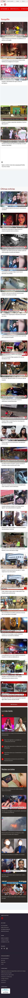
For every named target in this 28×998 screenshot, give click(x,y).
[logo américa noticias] (5, 4)
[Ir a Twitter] (5, 948)
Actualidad (4, 925)
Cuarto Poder (4, 940)
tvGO (2, 964)
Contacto (3, 982)
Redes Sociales (5, 931)
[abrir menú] (2, 4)
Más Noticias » (14, 704)
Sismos (17, 1)
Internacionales (5, 929)
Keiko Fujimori (10, 1)
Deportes (3, 962)
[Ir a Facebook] (2, 948)
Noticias (3, 960)
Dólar (23, 1)
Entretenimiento (5, 958)
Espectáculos (4, 927)
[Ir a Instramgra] (7, 948)
